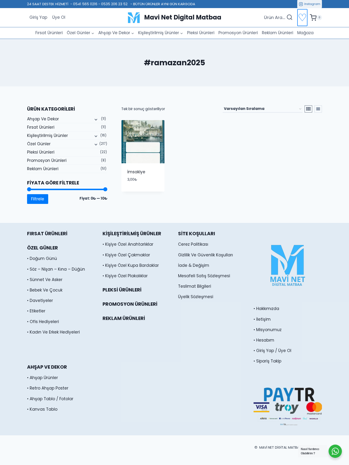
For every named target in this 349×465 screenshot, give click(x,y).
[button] (149, 183)
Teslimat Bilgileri (194, 286)
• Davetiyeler (40, 300)
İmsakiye (136, 172)
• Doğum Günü (42, 258)
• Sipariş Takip (267, 361)
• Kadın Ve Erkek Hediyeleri (53, 332)
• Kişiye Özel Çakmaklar (126, 255)
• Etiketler (36, 311)
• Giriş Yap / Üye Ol (272, 350)
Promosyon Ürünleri (238, 33)
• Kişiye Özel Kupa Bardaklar (131, 265)
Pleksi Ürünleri (200, 33)
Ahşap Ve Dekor (43, 119)
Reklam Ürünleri (277, 33)
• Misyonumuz (268, 330)
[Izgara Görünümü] (308, 109)
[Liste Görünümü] (318, 109)
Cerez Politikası (193, 244)
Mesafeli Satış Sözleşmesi (204, 276)
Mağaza (305, 33)
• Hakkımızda (266, 308)
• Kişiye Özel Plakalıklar (125, 276)
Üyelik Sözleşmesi (195, 297)
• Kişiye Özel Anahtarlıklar (128, 244)
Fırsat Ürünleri (49, 33)
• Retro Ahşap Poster (47, 388)
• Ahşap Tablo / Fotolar (50, 399)
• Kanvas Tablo (42, 409)
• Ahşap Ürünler (42, 377)
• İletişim (262, 319)
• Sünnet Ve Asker (44, 279)
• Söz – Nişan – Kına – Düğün (56, 269)
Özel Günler (39, 144)
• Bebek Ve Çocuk (44, 290)
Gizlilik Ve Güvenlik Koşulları (205, 255)
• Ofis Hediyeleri (43, 321)
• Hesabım (264, 340)
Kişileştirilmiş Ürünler (47, 135)
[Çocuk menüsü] (95, 119)
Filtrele (37, 199)
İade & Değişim (193, 265)
